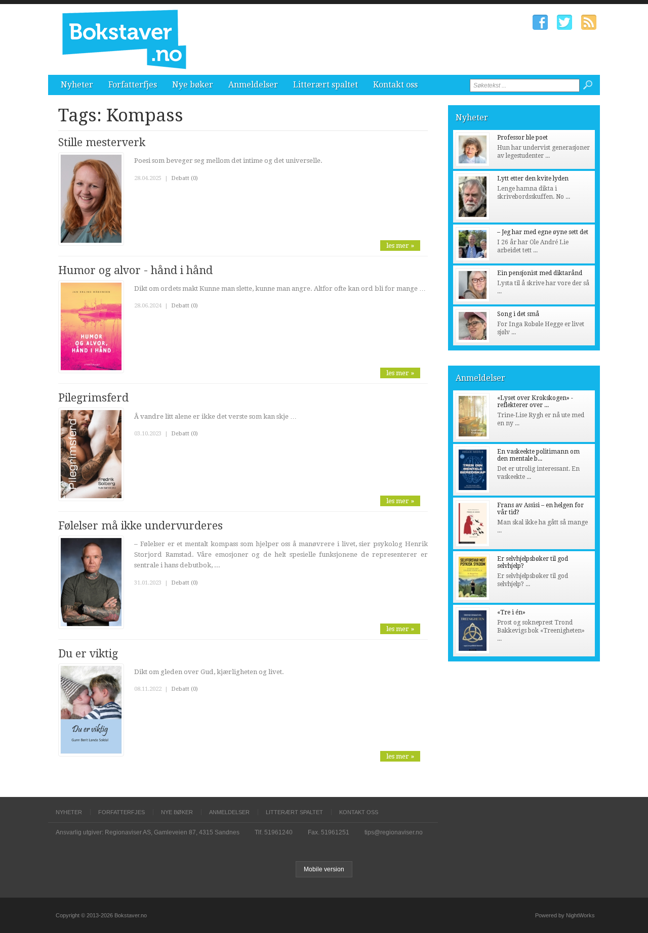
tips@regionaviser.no (393, 832)
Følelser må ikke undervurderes (140, 525)
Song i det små (518, 314)
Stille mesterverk (101, 142)
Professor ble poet (522, 137)
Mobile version (324, 869)
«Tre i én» (511, 612)
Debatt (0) (184, 178)
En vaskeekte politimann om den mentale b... (538, 455)
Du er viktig (88, 653)
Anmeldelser (253, 85)
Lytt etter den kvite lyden (533, 178)
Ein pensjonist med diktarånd (539, 273)
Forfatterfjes (132, 85)
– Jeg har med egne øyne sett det (542, 232)
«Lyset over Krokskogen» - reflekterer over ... (535, 401)
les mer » (400, 245)
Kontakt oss (395, 85)
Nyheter (77, 85)
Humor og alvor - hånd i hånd (135, 270)
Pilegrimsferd (93, 397)
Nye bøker (192, 85)
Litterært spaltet (325, 85)
